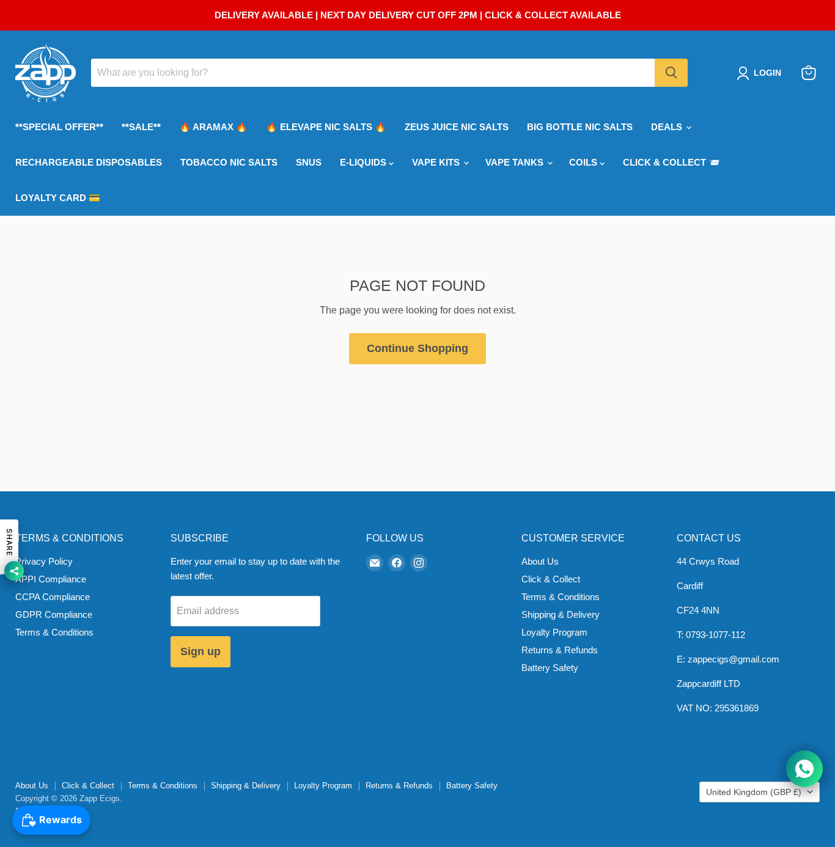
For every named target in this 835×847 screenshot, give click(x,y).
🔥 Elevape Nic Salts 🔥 (326, 127)
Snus (309, 162)
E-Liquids (364, 162)
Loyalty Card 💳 (57, 198)
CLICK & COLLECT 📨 (671, 162)
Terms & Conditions (54, 632)
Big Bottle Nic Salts (580, 127)
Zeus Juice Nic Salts (457, 127)
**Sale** (141, 127)
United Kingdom (753, 792)
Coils (584, 162)
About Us (540, 561)
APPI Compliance (50, 579)
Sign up (200, 651)
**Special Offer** (59, 127)
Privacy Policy (44, 561)
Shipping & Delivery (560, 614)
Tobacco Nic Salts (229, 162)
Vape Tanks (515, 162)
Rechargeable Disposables (88, 162)
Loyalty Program (554, 632)
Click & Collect (550, 579)
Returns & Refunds (559, 650)
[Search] (671, 73)
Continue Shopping (417, 348)
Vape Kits (437, 162)
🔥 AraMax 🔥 (213, 127)
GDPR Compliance (53, 614)
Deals (668, 127)
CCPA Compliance (52, 597)
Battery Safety (549, 667)
